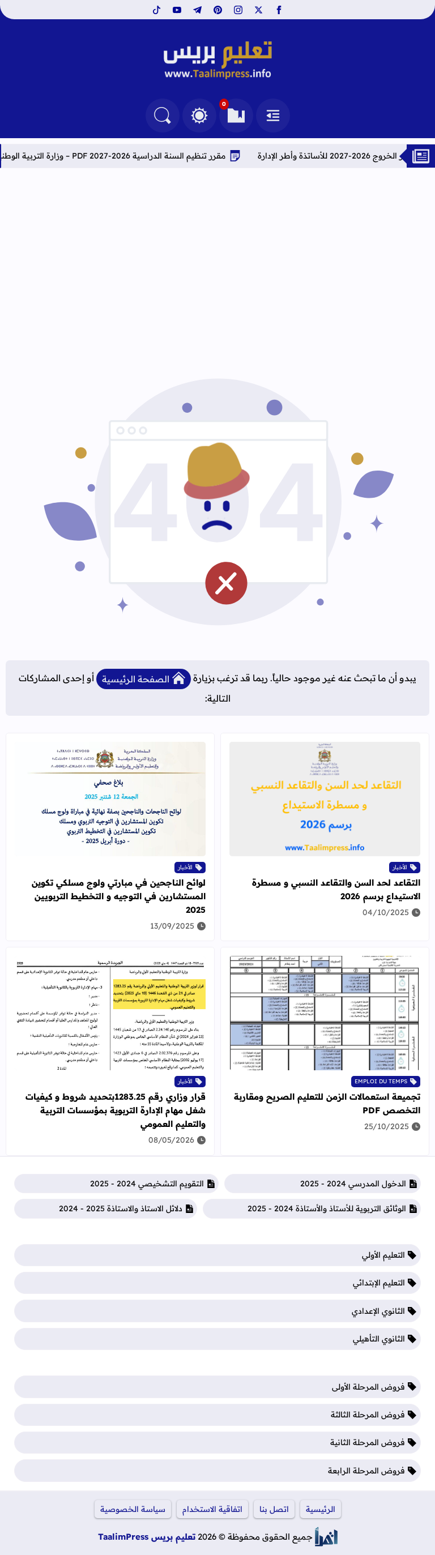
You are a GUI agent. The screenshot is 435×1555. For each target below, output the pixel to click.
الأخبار (400, 867)
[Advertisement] (217, 264)
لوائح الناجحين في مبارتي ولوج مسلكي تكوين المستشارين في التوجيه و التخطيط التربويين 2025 (119, 896)
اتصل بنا (274, 1509)
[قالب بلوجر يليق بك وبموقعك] (326, 1537)
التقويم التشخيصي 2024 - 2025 (147, 1183)
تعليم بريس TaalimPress (146, 1536)
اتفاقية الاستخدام (212, 1509)
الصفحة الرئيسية (135, 679)
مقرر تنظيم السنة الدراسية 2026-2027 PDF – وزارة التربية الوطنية (138, 156)
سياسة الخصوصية (132, 1509)
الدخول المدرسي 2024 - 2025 (353, 1183)
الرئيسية (320, 1509)
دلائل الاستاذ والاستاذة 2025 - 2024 (120, 1208)
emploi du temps (381, 1081)
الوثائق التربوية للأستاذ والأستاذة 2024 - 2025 (327, 1208)
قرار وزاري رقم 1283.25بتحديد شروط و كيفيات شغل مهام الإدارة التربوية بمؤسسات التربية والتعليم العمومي (115, 1110)
